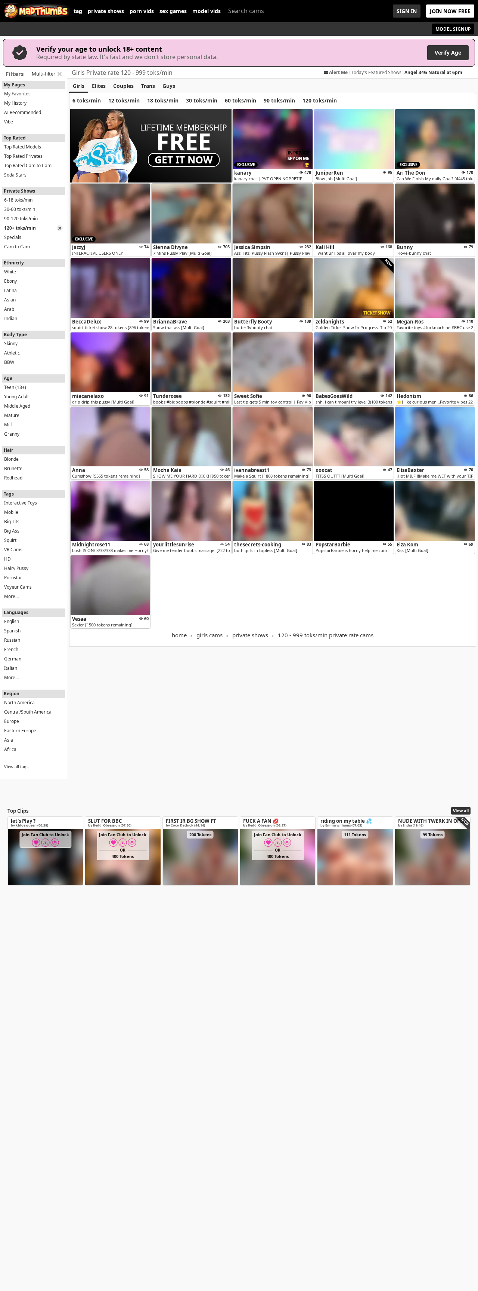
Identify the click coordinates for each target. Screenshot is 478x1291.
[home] (37, 11)
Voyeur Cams (18, 587)
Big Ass (11, 531)
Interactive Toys (20, 503)
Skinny (11, 343)
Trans (148, 85)
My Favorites (17, 94)
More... (11, 596)
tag (78, 11)
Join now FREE (450, 11)
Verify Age (448, 52)
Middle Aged (17, 406)
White (10, 272)
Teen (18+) (15, 387)
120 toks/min (319, 100)
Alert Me (338, 72)
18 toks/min (163, 100)
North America (19, 702)
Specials (12, 237)
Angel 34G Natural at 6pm (433, 72)
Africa (10, 749)
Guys (168, 85)
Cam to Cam (17, 246)
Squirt (10, 540)
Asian (10, 300)
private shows (106, 11)
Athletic (12, 353)
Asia (8, 740)
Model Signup (453, 29)
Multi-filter (43, 73)
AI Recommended (22, 112)
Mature (11, 415)
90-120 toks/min (21, 218)
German (12, 659)
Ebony (10, 281)
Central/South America (28, 712)
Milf (8, 424)
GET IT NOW (184, 159)
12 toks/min (124, 100)
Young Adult (16, 396)
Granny (11, 434)
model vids (206, 11)
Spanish (12, 631)
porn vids (142, 11)
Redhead (13, 478)
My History (15, 103)
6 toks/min (86, 100)
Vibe (8, 122)
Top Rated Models (22, 147)
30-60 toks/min (19, 209)
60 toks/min (240, 100)
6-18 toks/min (18, 200)
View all (461, 810)
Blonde (11, 459)
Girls (78, 85)
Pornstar (13, 577)
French (11, 649)
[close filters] (59, 74)
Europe (11, 721)
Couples (123, 85)
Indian (10, 318)
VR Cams (13, 549)
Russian (12, 640)
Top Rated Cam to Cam (28, 165)
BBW (9, 362)
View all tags (16, 766)
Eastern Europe (20, 730)
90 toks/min (279, 100)
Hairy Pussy (16, 568)
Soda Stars (15, 175)
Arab (9, 309)
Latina (10, 290)
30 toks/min (201, 100)
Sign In (407, 11)
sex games (173, 11)
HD (7, 559)
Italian (10, 668)
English (11, 621)
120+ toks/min (20, 228)
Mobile (11, 512)
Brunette (13, 468)
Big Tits (11, 521)
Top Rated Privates (23, 156)
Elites (99, 85)
